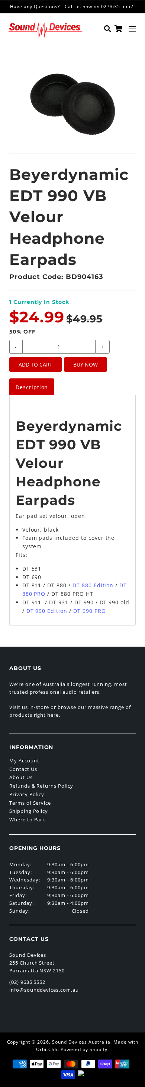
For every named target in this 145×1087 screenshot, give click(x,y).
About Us (21, 777)
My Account (24, 760)
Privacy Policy (26, 794)
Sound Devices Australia (81, 1042)
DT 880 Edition (92, 585)
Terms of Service (30, 802)
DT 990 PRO (89, 610)
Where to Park (27, 819)
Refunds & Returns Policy (41, 785)
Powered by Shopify (84, 1049)
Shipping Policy (28, 811)
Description (32, 387)
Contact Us (23, 769)
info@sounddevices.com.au (44, 989)
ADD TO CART (35, 364)
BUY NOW (85, 364)
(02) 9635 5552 (27, 982)
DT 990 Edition (46, 610)
